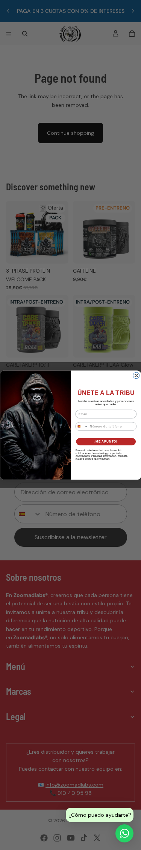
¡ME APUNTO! (105, 441)
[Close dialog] (136, 375)
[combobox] (81, 426)
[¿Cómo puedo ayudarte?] (124, 833)
